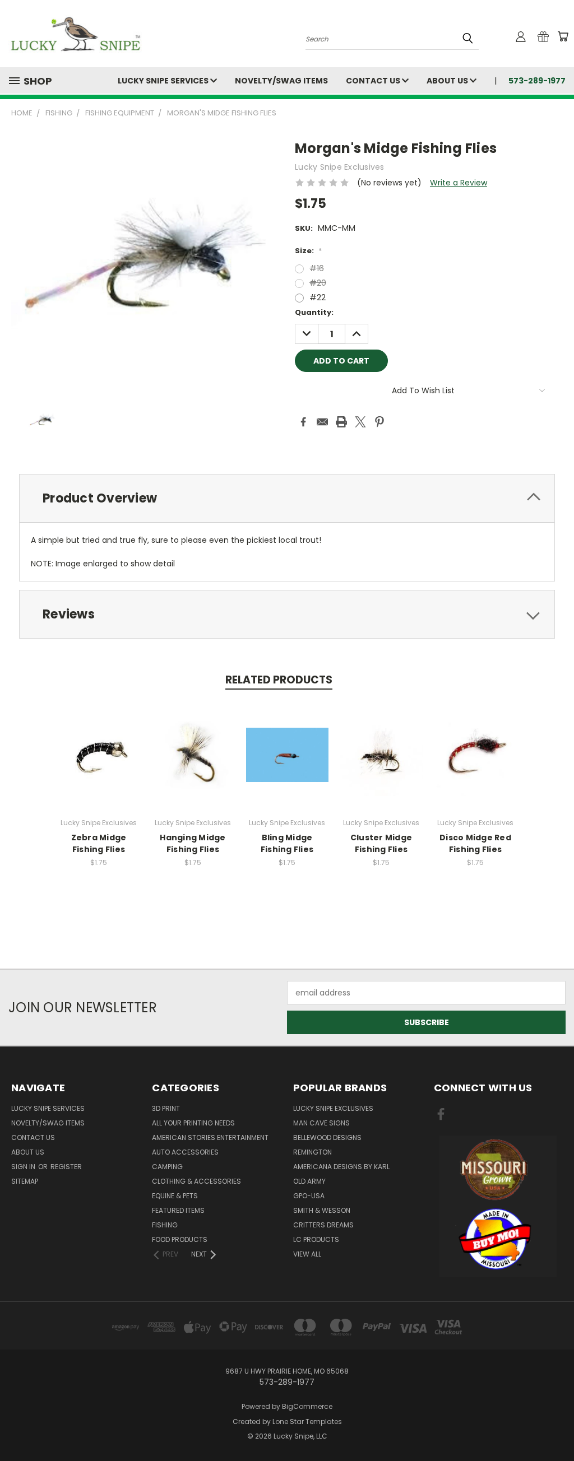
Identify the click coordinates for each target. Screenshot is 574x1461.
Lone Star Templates (307, 1421)
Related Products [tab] (278, 679)
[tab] (287, 498)
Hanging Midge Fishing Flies (192, 843)
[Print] (341, 421)
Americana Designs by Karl (341, 1166)
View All (307, 1254)
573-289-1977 (537, 80)
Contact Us (374, 80)
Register (66, 1166)
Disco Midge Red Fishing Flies (475, 843)
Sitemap (24, 1181)
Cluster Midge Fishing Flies (381, 843)
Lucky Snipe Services (164, 80)
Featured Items (178, 1210)
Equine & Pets (175, 1196)
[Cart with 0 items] (562, 36)
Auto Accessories (185, 1152)
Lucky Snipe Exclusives (333, 1108)
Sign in (24, 1166)
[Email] (322, 421)
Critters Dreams (323, 1225)
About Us (448, 80)
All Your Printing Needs (193, 1123)
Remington (312, 1152)
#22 (317, 297)
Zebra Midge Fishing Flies (99, 843)
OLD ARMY (309, 1181)
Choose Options (99, 764)
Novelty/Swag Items (281, 80)
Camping (167, 1166)
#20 (317, 283)
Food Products (179, 1239)
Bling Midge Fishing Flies (287, 843)
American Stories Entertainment (210, 1137)
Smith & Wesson (321, 1210)
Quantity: (314, 312)
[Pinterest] (379, 421)
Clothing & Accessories (196, 1181)
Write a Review (458, 182)
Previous (557, 1426)
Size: (308, 250)
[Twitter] (360, 421)
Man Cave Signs (321, 1123)
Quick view (99, 743)
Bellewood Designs (327, 1137)
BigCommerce (307, 1406)
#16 (316, 268)
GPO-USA (309, 1196)
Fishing (165, 1225)
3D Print (166, 1108)
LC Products (316, 1239)
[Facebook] (303, 421)
